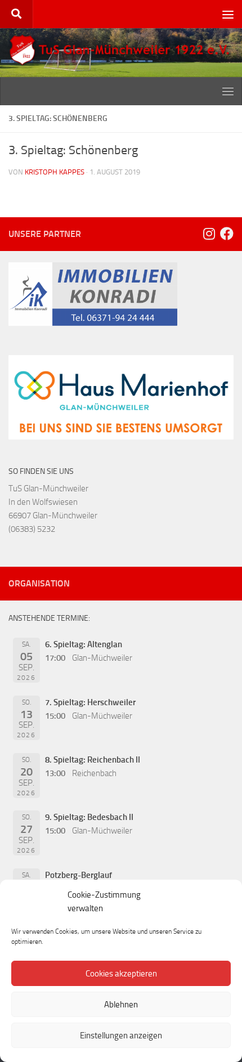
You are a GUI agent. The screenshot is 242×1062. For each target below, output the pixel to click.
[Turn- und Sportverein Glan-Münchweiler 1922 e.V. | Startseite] (121, 50)
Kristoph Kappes (54, 172)
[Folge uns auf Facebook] (227, 233)
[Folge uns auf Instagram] (209, 233)
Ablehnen (121, 1005)
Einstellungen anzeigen (121, 1035)
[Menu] (228, 14)
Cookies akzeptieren (121, 974)
